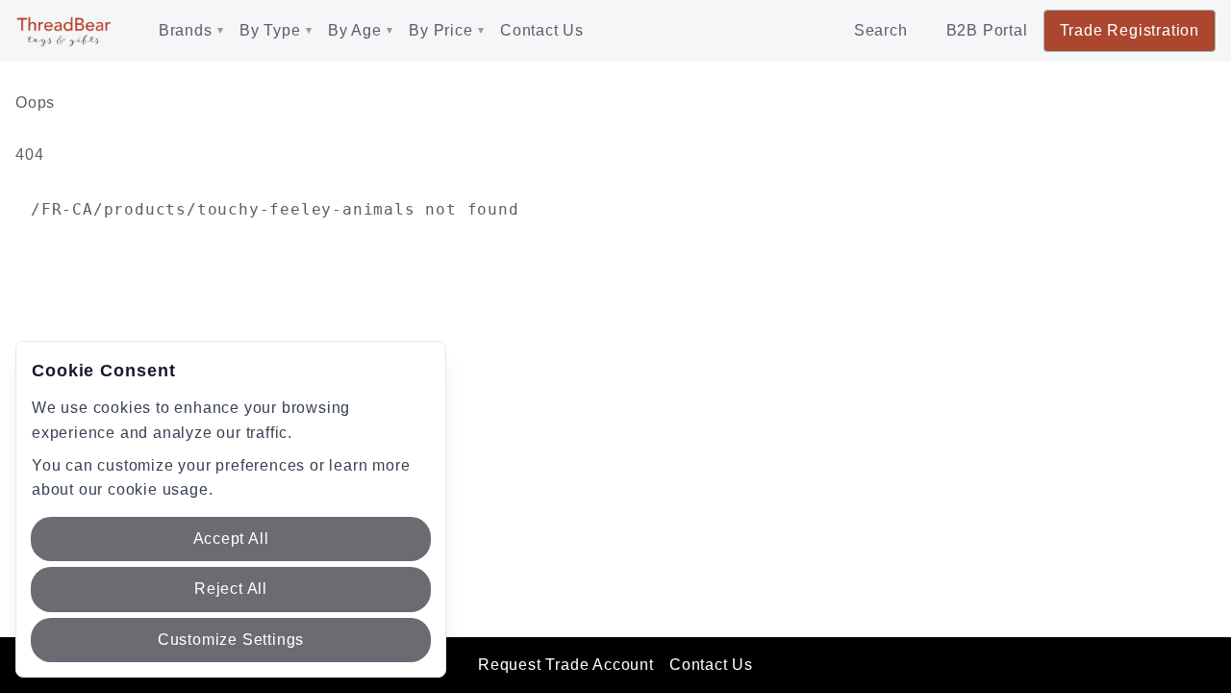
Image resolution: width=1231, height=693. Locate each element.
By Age (355, 30)
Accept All (231, 538)
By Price (440, 30)
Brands (186, 30)
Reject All (230, 588)
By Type (270, 30)
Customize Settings (231, 639)
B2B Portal (987, 30)
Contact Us (542, 30)
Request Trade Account (566, 664)
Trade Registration (1129, 30)
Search (881, 30)
